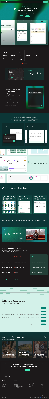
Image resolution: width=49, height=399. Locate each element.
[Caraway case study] (5, 55)
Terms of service (34, 397)
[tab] (14, 99)
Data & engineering (16, 384)
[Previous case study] (44, 337)
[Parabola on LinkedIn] (43, 395)
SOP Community (31, 383)
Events (42, 384)
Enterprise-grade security (7, 220)
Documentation (43, 383)
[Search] (24, 27)
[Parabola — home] (4, 1)
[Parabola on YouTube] (46, 395)
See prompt (43, 311)
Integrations (4, 384)
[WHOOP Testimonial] (13, 52)
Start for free (21, 16)
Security (3, 386)
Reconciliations (16, 385)
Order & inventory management (18, 386)
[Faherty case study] (28, 59)
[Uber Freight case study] (43, 52)
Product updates (4, 383)
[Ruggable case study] (13, 59)
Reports (30, 386)
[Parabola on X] (41, 395)
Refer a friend (31, 384)
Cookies (38, 397)
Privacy (30, 397)
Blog (42, 385)
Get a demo (27, 16)
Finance (15, 383)
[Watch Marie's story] (35, 234)
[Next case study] (46, 337)
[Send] (13, 43)
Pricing (3, 385)
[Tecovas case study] (36, 55)
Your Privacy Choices (44, 397)
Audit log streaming (31, 385)
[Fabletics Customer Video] (28, 52)
